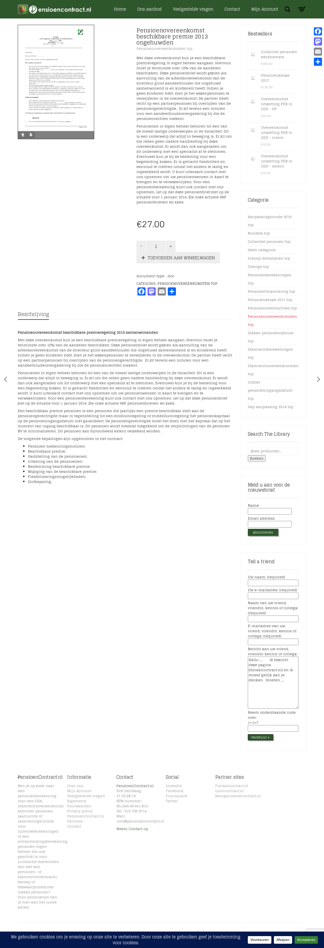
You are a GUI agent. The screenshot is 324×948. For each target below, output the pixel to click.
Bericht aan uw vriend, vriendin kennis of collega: (272, 651)
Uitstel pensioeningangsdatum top (270, 390)
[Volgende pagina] (31, 135)
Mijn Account (264, 9)
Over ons (75, 786)
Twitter (172, 801)
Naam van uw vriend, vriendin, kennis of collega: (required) (273, 608)
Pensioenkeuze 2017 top (270, 300)
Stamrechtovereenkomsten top (273, 370)
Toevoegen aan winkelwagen (181, 258)
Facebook (175, 791)
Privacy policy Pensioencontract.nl (85, 813)
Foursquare (176, 796)
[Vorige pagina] (23, 135)
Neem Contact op (132, 829)
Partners (75, 821)
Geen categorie (262, 250)
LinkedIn (174, 786)
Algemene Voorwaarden (79, 803)
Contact (232, 9)
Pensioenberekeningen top (269, 279)
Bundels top (259, 233)
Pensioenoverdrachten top (272, 308)
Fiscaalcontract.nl (231, 786)
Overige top (258, 266)
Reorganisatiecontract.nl (238, 796)
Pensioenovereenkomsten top (164, 48)
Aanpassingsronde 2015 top (270, 221)
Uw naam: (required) (266, 577)
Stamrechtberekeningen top (270, 353)
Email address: (261, 518)
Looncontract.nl (229, 791)
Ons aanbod (149, 9)
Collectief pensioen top (269, 241)
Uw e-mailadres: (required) (272, 590)
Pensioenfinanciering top (271, 291)
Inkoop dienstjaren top (269, 258)
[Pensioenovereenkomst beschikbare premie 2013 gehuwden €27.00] (318, 379)
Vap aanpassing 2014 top (270, 407)
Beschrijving (33, 314)
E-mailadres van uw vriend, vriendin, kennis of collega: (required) (272, 631)
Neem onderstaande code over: (272, 718)
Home (120, 9)
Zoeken (257, 458)
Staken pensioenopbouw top (270, 337)
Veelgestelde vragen (193, 9)
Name (253, 506)
